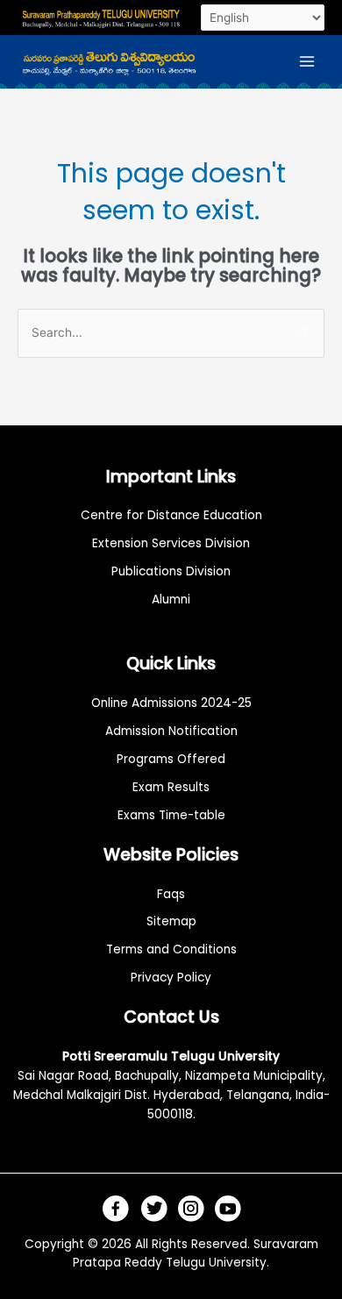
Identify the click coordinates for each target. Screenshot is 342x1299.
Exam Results (171, 787)
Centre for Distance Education (171, 515)
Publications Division (171, 571)
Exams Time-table (171, 815)
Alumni (171, 599)
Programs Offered (171, 759)
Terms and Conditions (171, 949)
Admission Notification (171, 731)
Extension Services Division (171, 543)
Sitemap (171, 921)
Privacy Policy (171, 977)
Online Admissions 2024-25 (171, 703)
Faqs (171, 894)
